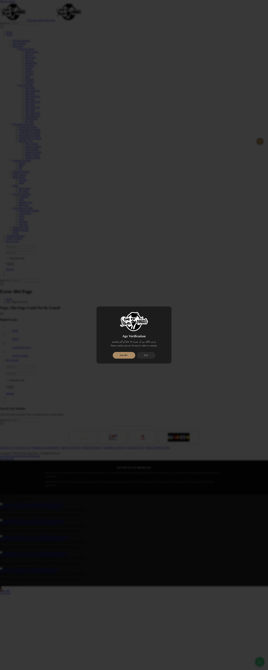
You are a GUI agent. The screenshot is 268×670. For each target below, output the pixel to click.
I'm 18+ (124, 355)
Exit (146, 355)
